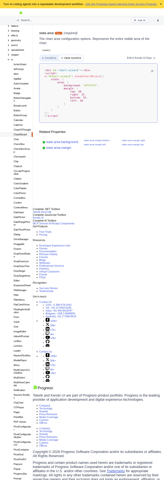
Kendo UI (38, 217)
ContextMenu (21, 207)
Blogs (42, 260)
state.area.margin (58, 147)
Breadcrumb (20, 105)
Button (17, 110)
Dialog (17, 234)
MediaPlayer (20, 360)
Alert (16, 74)
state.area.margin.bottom (97, 140)
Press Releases (48, 414)
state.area (46, 33)
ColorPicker (20, 193)
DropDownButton (22, 255)
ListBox (17, 341)
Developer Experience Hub (54, 245)
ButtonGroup (20, 115)
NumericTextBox (22, 396)
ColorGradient (21, 183)
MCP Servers (40, 223)
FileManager (20, 290)
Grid (16, 326)
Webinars (44, 263)
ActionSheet (20, 64)
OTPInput (19, 407)
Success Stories (48, 288)
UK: (58, 307)
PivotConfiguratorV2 (22, 443)
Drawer (17, 248)
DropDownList (21, 261)
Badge (17, 93)
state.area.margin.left (95, 144)
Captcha (18, 124)
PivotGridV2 (20, 459)
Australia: (61, 316)
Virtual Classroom (49, 271)
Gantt (16, 321)
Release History (48, 254)
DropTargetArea (22, 275)
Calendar (18, 120)
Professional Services (51, 265)
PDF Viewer (20, 421)
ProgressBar (20, 473)
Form (16, 317)
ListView (18, 346)
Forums (43, 257)
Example (46, 50)
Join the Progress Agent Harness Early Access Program (121, 4)
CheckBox (19, 144)
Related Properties (52, 132)
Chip (16, 161)
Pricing (43, 234)
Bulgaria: (60, 313)
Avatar (17, 88)
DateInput (19, 212)
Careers (43, 420)
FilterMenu (19, 299)
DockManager (21, 239)
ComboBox (19, 198)
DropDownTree (21, 266)
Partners (44, 268)
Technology (45, 408)
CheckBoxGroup (22, 150)
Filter (16, 295)
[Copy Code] (152, 71)
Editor (17, 280)
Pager (17, 412)
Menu (17, 365)
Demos (43, 248)
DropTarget (19, 271)
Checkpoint (19, 156)
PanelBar (18, 417)
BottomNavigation (22, 99)
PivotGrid (18, 454)
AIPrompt (19, 69)
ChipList (18, 166)
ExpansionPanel (22, 285)
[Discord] (47, 346)
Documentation (48, 251)
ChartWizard (20, 134)
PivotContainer (21, 449)
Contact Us (45, 302)
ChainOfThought (22, 129)
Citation (17, 178)
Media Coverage (48, 417)
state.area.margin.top (133, 144)
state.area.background (62, 142)
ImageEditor (20, 331)
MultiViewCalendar (22, 384)
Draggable (19, 244)
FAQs (42, 277)
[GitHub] (47, 342)
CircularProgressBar (22, 172)
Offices (43, 423)
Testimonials (46, 291)
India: (59, 310)
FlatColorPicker (22, 304)
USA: (59, 305)
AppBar (17, 78)
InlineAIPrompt (21, 336)
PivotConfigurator (22, 428)
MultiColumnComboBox (22, 371)
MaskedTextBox (22, 355)
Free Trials (45, 231)
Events (43, 274)
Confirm (18, 202)
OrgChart (18, 402)
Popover (18, 464)
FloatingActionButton (22, 311)
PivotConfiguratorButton (22, 436)
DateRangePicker (22, 223)
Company (44, 405)
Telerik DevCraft (42, 212)
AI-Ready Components (61, 223)
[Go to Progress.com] (43, 389)
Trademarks (116, 471)
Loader (17, 350)
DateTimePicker (22, 229)
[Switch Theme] (158, 20)
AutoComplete (21, 83)
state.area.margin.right (133, 140)
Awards (43, 411)
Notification (19, 390)
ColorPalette (20, 188)
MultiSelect (19, 377)
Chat (16, 139)
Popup (17, 469)
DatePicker (19, 217)
